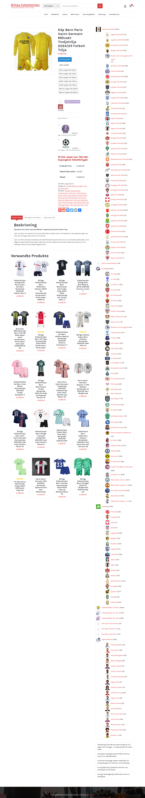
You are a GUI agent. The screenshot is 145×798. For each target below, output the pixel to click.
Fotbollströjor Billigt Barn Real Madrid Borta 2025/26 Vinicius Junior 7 (82, 285)
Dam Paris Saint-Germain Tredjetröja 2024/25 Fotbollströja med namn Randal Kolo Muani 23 (62, 389)
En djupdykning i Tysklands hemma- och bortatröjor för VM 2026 (112, 768)
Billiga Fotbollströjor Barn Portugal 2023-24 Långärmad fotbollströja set (83, 485)
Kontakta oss (114, 14)
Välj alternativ (20, 279)
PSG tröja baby (68, 203)
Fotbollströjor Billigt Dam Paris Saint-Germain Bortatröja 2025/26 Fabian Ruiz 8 (20, 286)
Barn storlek (64, 65)
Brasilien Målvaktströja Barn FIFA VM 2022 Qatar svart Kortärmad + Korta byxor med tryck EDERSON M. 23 (20, 338)
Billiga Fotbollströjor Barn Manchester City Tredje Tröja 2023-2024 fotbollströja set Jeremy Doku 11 (62, 290)
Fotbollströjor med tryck (67, 193)
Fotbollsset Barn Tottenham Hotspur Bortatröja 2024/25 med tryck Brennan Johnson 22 (83, 439)
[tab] (17, 217)
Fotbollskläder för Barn (74, 186)
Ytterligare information (32, 217)
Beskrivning (17, 217)
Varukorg (101, 14)
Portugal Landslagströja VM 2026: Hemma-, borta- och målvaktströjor (113, 755)
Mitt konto (75, 14)
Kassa (64, 14)
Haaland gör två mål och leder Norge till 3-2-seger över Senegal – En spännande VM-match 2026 (114, 747)
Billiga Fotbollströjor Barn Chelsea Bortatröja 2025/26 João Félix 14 (82, 340)
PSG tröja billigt (79, 203)
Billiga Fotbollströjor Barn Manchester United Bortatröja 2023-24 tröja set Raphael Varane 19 (41, 389)
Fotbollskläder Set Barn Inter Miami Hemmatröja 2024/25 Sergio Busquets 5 (20, 388)
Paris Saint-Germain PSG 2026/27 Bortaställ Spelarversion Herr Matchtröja (41, 485)
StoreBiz (92, 795)
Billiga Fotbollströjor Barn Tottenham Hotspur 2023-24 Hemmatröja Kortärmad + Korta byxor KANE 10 (41, 290)
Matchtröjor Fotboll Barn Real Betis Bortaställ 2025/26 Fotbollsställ (62, 435)
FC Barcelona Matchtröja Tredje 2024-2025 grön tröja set (20, 486)
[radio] (67, 70)
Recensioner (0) (49, 217)
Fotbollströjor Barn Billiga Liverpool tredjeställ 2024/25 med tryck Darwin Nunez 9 (41, 438)
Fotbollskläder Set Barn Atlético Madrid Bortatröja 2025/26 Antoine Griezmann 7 (62, 338)
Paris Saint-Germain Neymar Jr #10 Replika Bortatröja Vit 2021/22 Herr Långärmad (83, 387)
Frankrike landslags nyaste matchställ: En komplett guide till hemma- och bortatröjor (113, 762)
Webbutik (55, 14)
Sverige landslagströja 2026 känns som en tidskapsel (113, 775)
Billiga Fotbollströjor (72, 191)
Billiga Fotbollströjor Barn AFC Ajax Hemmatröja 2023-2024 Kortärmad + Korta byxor (41, 341)
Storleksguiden (89, 14)
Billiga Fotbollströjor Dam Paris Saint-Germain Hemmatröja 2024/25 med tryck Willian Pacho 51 (20, 439)
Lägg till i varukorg (72, 101)
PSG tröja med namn (77, 205)
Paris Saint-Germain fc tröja (73, 195)
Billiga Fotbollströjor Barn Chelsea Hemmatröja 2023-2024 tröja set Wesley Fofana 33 (62, 486)
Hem (46, 14)
